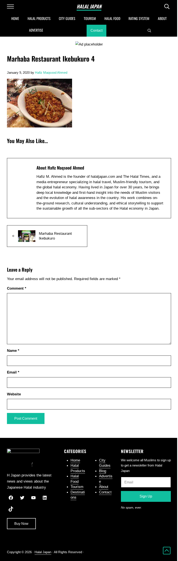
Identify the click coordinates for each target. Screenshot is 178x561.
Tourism (77, 486)
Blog (102, 471)
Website (14, 394)
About (103, 486)
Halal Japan (89, 6)
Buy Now (21, 523)
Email (13, 372)
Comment (16, 288)
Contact (105, 492)
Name (13, 350)
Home (75, 460)
